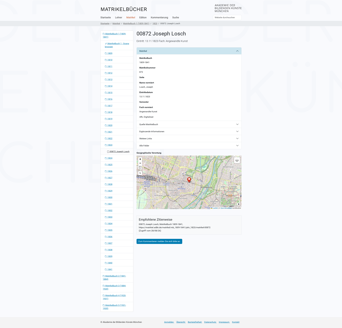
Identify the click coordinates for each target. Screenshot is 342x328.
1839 (109, 256)
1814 (109, 86)
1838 (109, 249)
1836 (109, 236)
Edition (143, 17)
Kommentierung (159, 17)
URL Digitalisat (146, 117)
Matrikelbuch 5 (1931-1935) (114, 307)
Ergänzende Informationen (151, 131)
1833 (109, 217)
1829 (109, 191)
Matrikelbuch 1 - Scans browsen (117, 45)
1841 (109, 269)
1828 (109, 184)
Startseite (105, 17)
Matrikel (130, 17)
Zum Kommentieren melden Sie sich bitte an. (159, 241)
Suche (175, 17)
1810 (109, 60)
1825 (109, 164)
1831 (109, 204)
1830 (109, 197)
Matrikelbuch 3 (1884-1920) (114, 287)
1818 (109, 112)
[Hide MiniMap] (238, 204)
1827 (109, 177)
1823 (154, 23)
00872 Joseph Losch (119, 151)
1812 (109, 73)
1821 (109, 132)
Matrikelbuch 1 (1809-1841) (136, 23)
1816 (109, 99)
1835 (109, 230)
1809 (109, 53)
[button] (189, 180)
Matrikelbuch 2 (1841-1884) (114, 277)
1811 (109, 66)
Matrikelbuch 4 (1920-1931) (114, 297)
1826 (109, 171)
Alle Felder (144, 145)
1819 (109, 118)
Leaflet (215, 208)
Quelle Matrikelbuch (148, 124)
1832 (109, 210)
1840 (109, 263)
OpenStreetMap (226, 208)
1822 (109, 138)
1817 (109, 105)
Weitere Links (145, 138)
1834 (109, 223)
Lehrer (118, 17)
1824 (109, 158)
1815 (109, 92)
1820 (109, 125)
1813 (109, 79)
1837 (109, 243)
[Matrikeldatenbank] (123, 9)
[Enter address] (140, 173)
